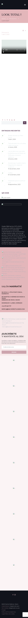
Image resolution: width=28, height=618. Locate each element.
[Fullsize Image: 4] (14, 499)
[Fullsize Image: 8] (14, 397)
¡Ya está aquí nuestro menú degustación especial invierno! (17, 165)
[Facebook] (2, 120)
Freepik (4, 610)
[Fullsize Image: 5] (14, 474)
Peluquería (5, 32)
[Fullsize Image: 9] (14, 371)
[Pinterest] (7, 120)
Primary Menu (25, 5)
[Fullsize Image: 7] (14, 423)
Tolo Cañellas (5, 608)
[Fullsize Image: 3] (14, 525)
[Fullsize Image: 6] (14, 448)
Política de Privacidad (7, 612)
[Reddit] (14, 120)
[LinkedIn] (12, 120)
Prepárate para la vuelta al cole (16, 181)
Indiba (10, 173)
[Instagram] (15, 594)
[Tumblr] (9, 120)
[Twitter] (5, 120)
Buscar (24, 122)
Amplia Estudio (5, 606)
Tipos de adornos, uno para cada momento (17, 144)
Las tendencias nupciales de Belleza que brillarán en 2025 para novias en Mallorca (17, 154)
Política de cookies (10, 613)
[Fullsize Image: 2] (14, 551)
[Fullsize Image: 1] (14, 576)
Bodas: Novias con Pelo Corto (15, 136)
